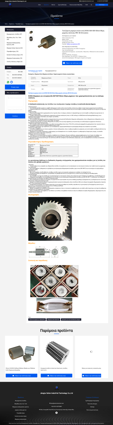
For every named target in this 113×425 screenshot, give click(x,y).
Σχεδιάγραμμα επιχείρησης (92, 400)
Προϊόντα (46, 4)
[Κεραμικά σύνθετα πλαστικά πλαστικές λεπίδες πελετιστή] (21, 352)
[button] (7, 355)
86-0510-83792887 (103, 1)
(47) (14, 34)
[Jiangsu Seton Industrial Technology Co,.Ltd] (10, 5)
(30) (14, 38)
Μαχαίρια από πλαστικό (53, 319)
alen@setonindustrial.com (87, 1)
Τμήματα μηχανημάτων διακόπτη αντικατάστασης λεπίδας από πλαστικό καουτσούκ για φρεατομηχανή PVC (90, 369)
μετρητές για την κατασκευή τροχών (71, 319)
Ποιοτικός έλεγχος (92, 403)
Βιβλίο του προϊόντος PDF (73, 44)
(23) (15, 48)
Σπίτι (39, 4)
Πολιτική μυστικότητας (92, 410)
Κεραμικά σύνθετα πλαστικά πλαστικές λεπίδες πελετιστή (19, 369)
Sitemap (92, 406)
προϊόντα (11, 24)
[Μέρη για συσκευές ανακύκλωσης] (56, 352)
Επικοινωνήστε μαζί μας (76, 4)
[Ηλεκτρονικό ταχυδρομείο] (12, 82)
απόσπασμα (101, 4)
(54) (13, 43)
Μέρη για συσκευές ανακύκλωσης (56, 368)
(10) (12, 51)
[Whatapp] (8, 82)
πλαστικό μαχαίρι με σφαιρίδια (37, 319)
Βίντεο (53, 4)
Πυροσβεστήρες (20, 24)
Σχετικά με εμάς (62, 4)
